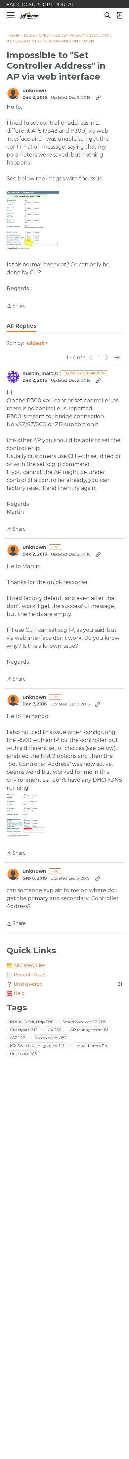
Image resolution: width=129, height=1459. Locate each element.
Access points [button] (50, 1037)
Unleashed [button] (23, 1053)
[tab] (21, 326)
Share (16, 306)
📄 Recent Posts (26, 975)
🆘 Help (15, 993)
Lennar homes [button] (90, 1045)
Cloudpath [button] (23, 1029)
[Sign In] (119, 15)
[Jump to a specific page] (117, 357)
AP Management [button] (89, 1029)
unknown (34, 91)
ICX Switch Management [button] (37, 1045)
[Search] (107, 15)
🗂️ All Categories (26, 965)
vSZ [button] (17, 1037)
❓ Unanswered (64, 984)
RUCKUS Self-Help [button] (31, 1021)
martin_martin (40, 373)
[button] (33, 220)
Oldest (36, 343)
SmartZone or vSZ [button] (84, 1021)
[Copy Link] (98, 97)
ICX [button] (54, 1029)
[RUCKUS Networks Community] (30, 15)
